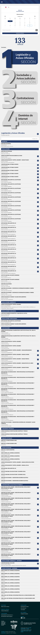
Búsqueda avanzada (20, 33)
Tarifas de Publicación (5, 610)
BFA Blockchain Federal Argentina (6, 616)
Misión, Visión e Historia (5, 606)
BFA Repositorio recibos (25, 606)
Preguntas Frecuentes (24, 613)
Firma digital (23, 609)
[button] (35, 138)
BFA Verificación (23, 608)
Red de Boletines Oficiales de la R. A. (7, 614)
